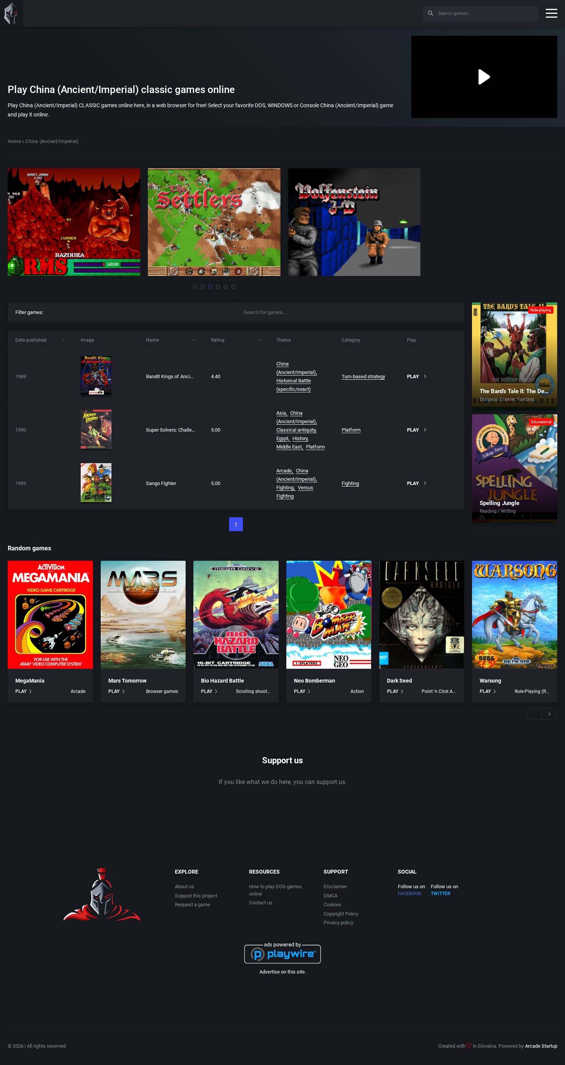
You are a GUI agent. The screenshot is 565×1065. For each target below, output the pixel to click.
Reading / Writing (498, 511)
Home (14, 141)
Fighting (285, 487)
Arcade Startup (541, 1046)
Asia (281, 413)
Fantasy (525, 399)
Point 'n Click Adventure (439, 691)
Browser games (162, 691)
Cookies (332, 904)
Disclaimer (335, 886)
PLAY (21, 691)
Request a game (192, 904)
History (299, 438)
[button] (195, 287)
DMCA (330, 896)
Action (357, 691)
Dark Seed (399, 681)
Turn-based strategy (363, 376)
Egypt (282, 438)
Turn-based (547, 399)
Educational (541, 422)
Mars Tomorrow (127, 681)
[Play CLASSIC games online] (11, 13)
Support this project (196, 896)
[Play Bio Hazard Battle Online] (236, 615)
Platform (315, 447)
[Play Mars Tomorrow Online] (143, 615)
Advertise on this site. (282, 972)
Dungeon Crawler (497, 399)
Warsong (490, 681)
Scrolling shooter (253, 691)
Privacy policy (338, 922)
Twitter (440, 893)
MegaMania (30, 681)
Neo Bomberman (314, 681)
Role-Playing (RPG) (532, 691)
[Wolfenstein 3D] (354, 222)
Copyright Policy (341, 914)
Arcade (284, 471)
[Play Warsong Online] (514, 615)
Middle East (289, 447)
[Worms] (74, 222)
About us (184, 886)
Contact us (261, 902)
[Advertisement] (353, 12)
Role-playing (540, 310)
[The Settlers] (214, 222)
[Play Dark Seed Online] (422, 615)
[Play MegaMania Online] (50, 615)
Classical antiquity (296, 430)
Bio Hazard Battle (222, 681)
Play (413, 376)
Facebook (409, 893)
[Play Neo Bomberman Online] (329, 615)
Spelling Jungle (499, 503)
